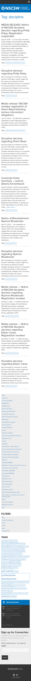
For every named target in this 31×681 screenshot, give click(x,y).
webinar (5, 596)
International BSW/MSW (8, 473)
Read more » (11, 207)
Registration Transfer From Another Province (14, 465)
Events (3, 523)
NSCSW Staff (5, 403)
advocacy (13, 541)
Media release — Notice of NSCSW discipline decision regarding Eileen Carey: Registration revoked (14, 329)
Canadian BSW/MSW (7, 462)
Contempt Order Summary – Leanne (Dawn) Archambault (12, 180)
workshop (13, 596)
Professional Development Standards (12, 449)
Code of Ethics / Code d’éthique (10, 446)
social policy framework (19, 585)
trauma (10, 591)
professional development (9, 577)
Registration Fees (6, 438)
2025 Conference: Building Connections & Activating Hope (13, 495)
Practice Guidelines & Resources (10, 452)
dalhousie (22, 556)
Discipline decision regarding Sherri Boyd (13, 140)
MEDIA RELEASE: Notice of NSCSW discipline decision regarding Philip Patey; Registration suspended (15, 30)
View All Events (7, 625)
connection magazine (8, 556)
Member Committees (7, 433)
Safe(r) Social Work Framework (10, 417)
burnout (26, 546)
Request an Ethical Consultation (10, 457)
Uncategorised (6, 531)
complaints (8, 62)
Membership (5, 419)
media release (15, 559)
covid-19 (17, 556)
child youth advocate (6, 551)
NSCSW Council (6, 406)
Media (3, 499)
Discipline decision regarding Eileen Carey (14, 362)
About (3, 395)
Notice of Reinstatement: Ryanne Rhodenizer (15, 220)
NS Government (6, 567)
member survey (5, 562)
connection (19, 554)
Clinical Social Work (19, 551)
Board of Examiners (7, 408)
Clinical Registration (7, 484)
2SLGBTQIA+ (5, 541)
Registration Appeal (7, 481)
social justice (7, 585)
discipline (14, 62)
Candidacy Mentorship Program (10, 454)
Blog (3, 507)
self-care (26, 582)
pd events (7, 570)
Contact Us (5, 398)
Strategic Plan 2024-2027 (8, 411)
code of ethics (4, 554)
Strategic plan (5, 591)
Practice (4, 441)
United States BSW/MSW (8, 470)
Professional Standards (7, 582)
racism (15, 582)
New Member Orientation (8, 422)
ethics (27, 556)
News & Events (6, 487)
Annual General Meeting (17, 546)
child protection (6, 549)
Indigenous (6, 559)
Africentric (18, 543)
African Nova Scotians (8, 543)
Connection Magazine (7, 502)
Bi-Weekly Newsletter (7, 504)
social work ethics (8, 588)
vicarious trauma (24, 593)
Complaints (5, 444)
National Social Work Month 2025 (11, 492)
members (22, 559)
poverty (16, 571)
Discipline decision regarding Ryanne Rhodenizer (12, 254)
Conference (11, 554)
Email (4, 646)
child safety (14, 549)
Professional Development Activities (11, 435)
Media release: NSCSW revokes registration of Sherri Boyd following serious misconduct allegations (14, 109)
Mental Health (15, 562)
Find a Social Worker (7, 400)
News (3, 528)
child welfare (20, 549)
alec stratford (6, 546)
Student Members (6, 425)
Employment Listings (7, 489)
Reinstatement (6, 476)
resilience (20, 582)
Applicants (4, 460)
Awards (4, 430)
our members (15, 567)
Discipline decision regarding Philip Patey (13, 72)
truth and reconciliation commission (10, 593)
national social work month (11, 565)
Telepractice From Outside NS (10, 468)
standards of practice (21, 588)
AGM (24, 543)
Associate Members (7, 427)
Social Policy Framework (8, 414)
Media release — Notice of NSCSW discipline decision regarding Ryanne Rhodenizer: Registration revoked (14, 292)
